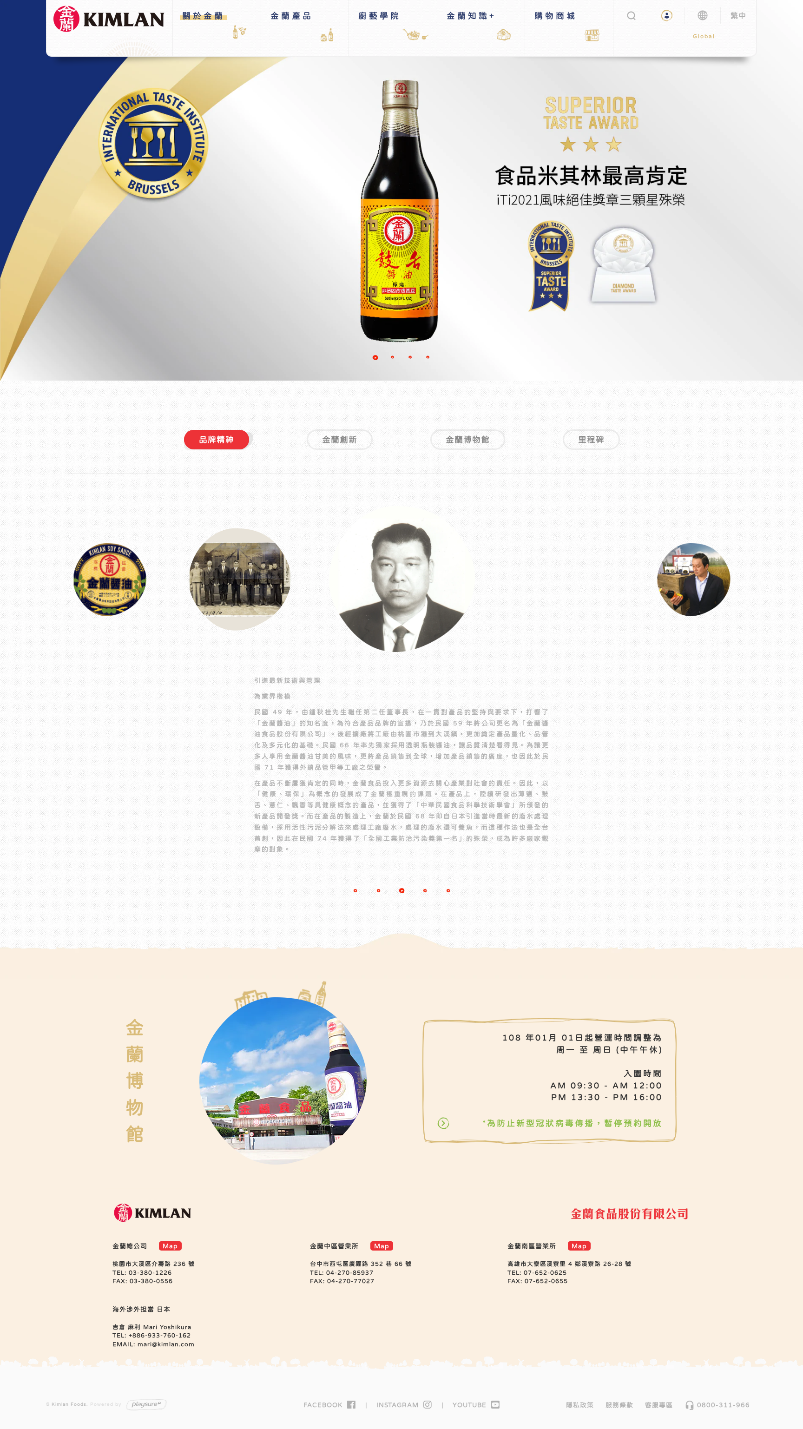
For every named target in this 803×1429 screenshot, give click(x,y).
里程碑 (591, 439)
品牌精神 (216, 439)
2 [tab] (394, 358)
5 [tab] (448, 890)
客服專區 (659, 1405)
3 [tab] (411, 358)
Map (170, 1246)
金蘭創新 (339, 439)
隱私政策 (580, 1405)
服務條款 (619, 1405)
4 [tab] (429, 358)
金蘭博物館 (468, 439)
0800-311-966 (717, 1405)
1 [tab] (376, 358)
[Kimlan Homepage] (113, 27)
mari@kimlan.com (166, 1344)
